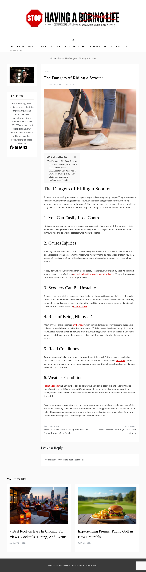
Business (31, 46)
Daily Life (120, 46)
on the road (78, 324)
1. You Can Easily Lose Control (64, 164)
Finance (45, 46)
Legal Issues (61, 46)
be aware (120, 360)
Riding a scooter (52, 385)
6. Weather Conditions (61, 180)
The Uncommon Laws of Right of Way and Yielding (116, 431)
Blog (60, 58)
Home (11, 46)
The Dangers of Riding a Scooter (62, 161)
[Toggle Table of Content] (74, 157)
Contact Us (16, 51)
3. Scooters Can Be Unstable (64, 171)
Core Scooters (80, 306)
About (20, 46)
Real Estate (79, 46)
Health (94, 46)
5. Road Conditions (60, 177)
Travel (106, 46)
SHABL (72, 85)
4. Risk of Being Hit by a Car (63, 174)
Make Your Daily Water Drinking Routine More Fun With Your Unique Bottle (66, 431)
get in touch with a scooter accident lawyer (93, 274)
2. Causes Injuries (59, 168)
